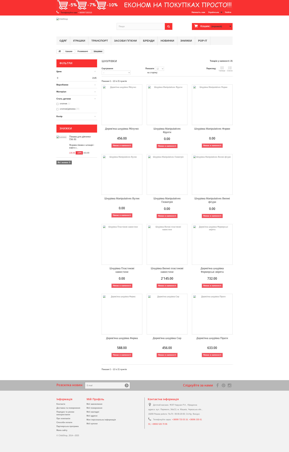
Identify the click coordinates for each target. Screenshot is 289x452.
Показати (149, 68)
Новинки (167, 40)
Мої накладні (93, 412)
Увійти (228, 12)
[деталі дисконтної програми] (144, 5)
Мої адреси (92, 416)
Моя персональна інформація (101, 420)
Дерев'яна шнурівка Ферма (122, 338)
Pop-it (202, 40)
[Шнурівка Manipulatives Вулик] (122, 174)
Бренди (148, 40)
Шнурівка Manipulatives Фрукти (167, 130)
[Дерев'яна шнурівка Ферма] (122, 314)
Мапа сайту (61, 430)
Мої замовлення (94, 404)
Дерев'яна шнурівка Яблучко (122, 128)
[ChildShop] (84, 25)
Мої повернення (94, 408)
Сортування (107, 68)
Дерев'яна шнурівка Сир (167, 338)
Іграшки (79, 40)
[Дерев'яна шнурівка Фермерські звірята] (212, 244)
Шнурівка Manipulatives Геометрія (167, 200)
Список (230, 71)
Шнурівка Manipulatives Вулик (121, 198)
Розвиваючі (83, 51)
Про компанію (63, 418)
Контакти (60, 404)
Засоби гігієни (125, 40)
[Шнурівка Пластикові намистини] (122, 244)
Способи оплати (64, 422)
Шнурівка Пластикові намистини (122, 270)
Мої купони (92, 423)
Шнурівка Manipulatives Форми (212, 128)
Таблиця (222, 71)
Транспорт (99, 40)
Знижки (186, 40)
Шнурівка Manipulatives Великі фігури (212, 200)
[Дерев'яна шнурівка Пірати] (212, 314)
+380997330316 (85, 12)
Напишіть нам (198, 12)
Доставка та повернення (68, 408)
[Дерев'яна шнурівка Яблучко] (122, 105)
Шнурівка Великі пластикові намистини (167, 270)
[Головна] (59, 51)
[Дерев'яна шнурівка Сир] (167, 314)
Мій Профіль (95, 399)
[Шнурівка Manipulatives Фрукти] (167, 105)
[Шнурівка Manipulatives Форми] (212, 105)
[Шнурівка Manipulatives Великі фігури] (212, 174)
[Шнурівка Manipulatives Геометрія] (167, 174)
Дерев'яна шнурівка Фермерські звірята (212, 270)
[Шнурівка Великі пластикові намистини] (167, 244)
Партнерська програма (67, 426)
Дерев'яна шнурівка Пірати (212, 338)
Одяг (63, 40)
